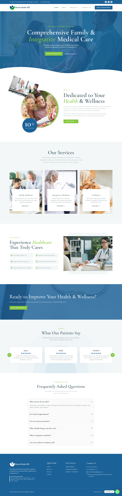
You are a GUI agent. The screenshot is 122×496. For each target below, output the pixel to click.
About (64, 7)
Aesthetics (96, 195)
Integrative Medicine (61, 195)
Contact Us (86, 7)
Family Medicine (26, 195)
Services (73, 7)
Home (56, 7)
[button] (9, 355)
